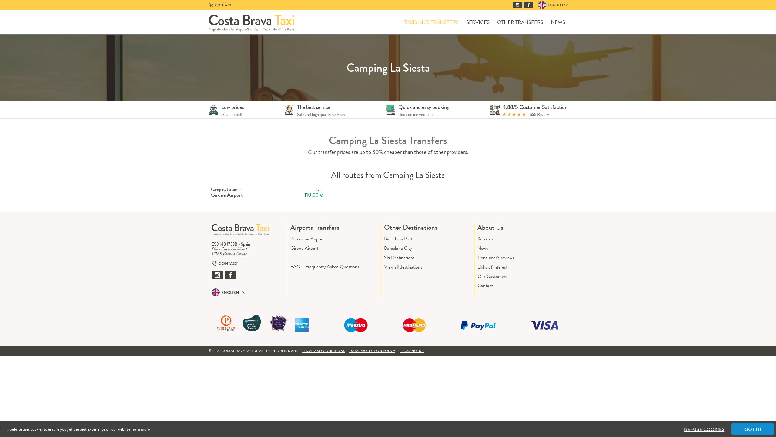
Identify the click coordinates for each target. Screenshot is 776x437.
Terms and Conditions (323, 351)
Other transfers (520, 22)
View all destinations (403, 266)
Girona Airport (304, 248)
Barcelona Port (398, 238)
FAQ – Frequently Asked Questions (324, 266)
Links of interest (492, 266)
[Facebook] (529, 5)
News (558, 22)
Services (478, 22)
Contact (485, 285)
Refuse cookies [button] (704, 429)
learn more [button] (141, 429)
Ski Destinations (399, 257)
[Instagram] (517, 5)
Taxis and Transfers (431, 22)
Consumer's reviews (495, 257)
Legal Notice (412, 351)
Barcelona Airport (307, 238)
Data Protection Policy (372, 351)
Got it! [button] (752, 429)
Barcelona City (398, 248)
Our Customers (492, 276)
